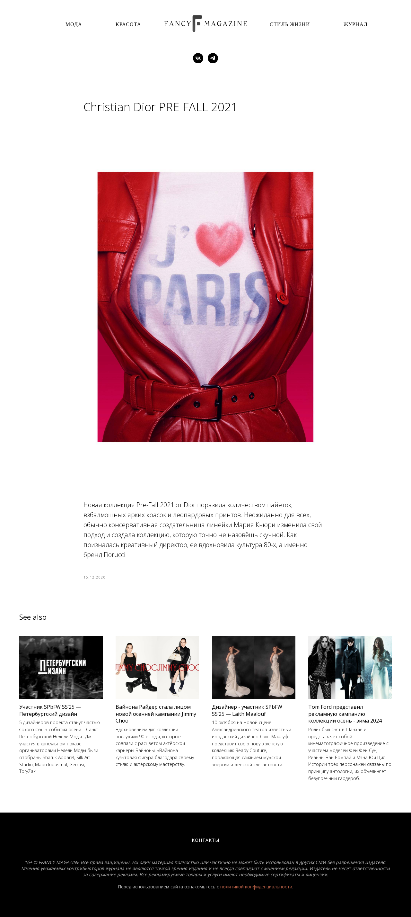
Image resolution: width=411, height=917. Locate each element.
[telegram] (213, 58)
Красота (128, 24)
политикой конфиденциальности (256, 887)
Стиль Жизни (290, 24)
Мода (74, 24)
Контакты (205, 840)
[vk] (198, 58)
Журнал (356, 24)
